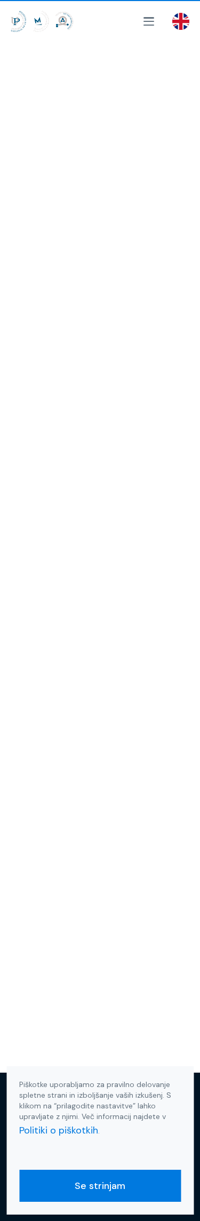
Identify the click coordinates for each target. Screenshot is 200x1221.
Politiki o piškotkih (58, 1130)
